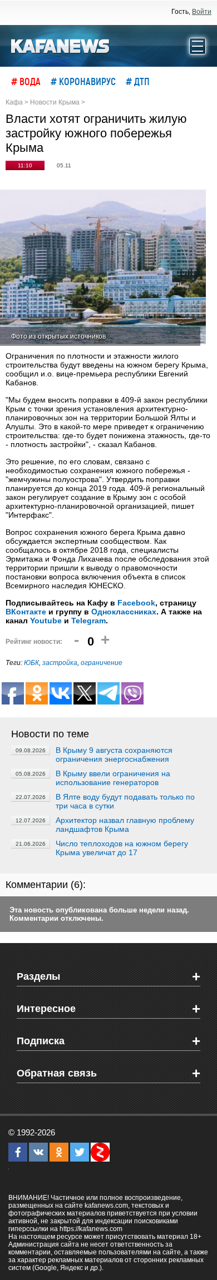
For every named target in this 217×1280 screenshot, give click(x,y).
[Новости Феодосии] (60, 45)
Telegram (88, 620)
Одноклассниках (123, 611)
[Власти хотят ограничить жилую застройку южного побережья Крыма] (103, 268)
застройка (59, 663)
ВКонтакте (26, 611)
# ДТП (138, 81)
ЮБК (31, 663)
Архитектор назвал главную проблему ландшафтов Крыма (125, 825)
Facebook (136, 602)
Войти (201, 12)
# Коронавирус (83, 81)
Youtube (46, 620)
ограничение (101, 663)
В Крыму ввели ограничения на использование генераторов (113, 778)
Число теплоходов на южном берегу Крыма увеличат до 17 (122, 848)
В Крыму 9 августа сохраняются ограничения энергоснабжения (114, 754)
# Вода (26, 81)
